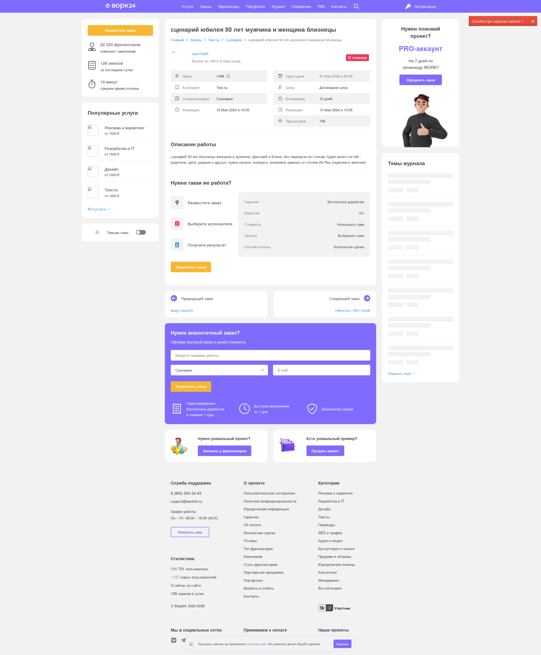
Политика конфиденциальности (270, 501)
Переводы (326, 524)
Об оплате (252, 524)
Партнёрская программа (263, 572)
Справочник (301, 6)
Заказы (206, 6)
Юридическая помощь (336, 564)
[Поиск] (356, 6)
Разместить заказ (120, 30)
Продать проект (325, 450)
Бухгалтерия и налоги (336, 548)
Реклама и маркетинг (335, 493)
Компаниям (253, 556)
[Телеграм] (183, 640)
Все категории (330, 588)
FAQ (321, 6)
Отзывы (250, 540)
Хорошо (342, 644)
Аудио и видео (330, 540)
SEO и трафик (330, 532)
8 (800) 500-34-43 (186, 493)
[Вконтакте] (174, 640)
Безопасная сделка (259, 532)
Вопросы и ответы (259, 588)
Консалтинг (327, 572)
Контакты (339, 6)
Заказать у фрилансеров (224, 450)
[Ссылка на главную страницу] (120, 6)
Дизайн (324, 508)
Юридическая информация (266, 508)
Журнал (278, 6)
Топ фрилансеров (258, 548)
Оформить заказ (420, 79)
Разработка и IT (331, 501)
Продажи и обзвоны (334, 556)
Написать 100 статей (352, 310)
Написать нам (190, 532)
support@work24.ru (186, 501)
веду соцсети (182, 310)
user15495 (200, 53)
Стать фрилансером (260, 564)
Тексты (324, 516)
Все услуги (97, 209)
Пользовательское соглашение (269, 493)
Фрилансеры (228, 6)
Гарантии (251, 516)
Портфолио (255, 6)
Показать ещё (399, 373)
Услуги (187, 6)
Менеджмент (328, 580)
